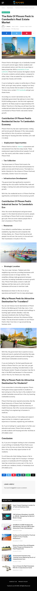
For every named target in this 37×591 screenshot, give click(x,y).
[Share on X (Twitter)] (16, 33)
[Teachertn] (18, 3)
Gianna (8, 26)
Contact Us (13, 581)
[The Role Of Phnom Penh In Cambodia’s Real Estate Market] (18, 48)
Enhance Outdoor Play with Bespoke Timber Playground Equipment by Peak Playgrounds (23, 547)
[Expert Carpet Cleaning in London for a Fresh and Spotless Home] (6, 507)
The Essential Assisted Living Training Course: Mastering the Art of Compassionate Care (24, 557)
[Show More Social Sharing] (33, 33)
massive (20, 146)
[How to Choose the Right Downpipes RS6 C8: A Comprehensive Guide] (6, 568)
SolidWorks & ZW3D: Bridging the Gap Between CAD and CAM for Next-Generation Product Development (24, 526)
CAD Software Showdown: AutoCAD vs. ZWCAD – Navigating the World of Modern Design (23, 516)
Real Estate (5, 12)
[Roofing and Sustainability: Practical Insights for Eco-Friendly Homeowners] (6, 537)
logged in (13, 488)
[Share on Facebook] (6, 33)
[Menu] (3, 3)
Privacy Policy (23, 581)
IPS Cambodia (21, 90)
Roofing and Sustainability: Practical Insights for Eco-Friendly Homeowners (24, 536)
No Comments (6, 28)
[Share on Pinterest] (27, 33)
